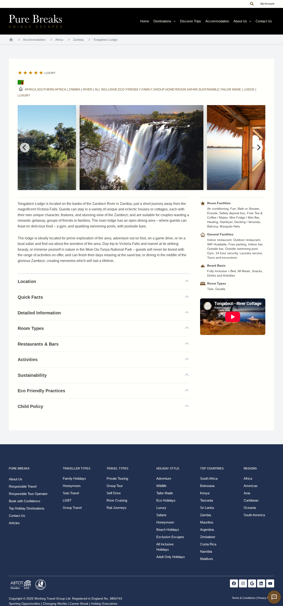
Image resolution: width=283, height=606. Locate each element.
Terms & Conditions (243, 598)
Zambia (78, 39)
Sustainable (209, 89)
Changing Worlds (55, 603)
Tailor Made (230, 89)
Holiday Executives (104, 603)
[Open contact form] (274, 597)
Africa (59, 39)
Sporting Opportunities (24, 603)
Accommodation (217, 21)
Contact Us (264, 21)
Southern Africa (51, 89)
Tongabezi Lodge (105, 39)
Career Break (79, 603)
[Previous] (25, 147)
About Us (240, 21)
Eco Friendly (129, 89)
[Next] (258, 147)
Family (147, 89)
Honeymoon (175, 89)
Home (144, 21)
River (87, 89)
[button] (252, 4)
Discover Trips (190, 21)
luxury (24, 95)
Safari (192, 89)
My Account (267, 3)
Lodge (249, 89)
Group (158, 89)
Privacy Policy (265, 598)
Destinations (162, 21)
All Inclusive (106, 89)
